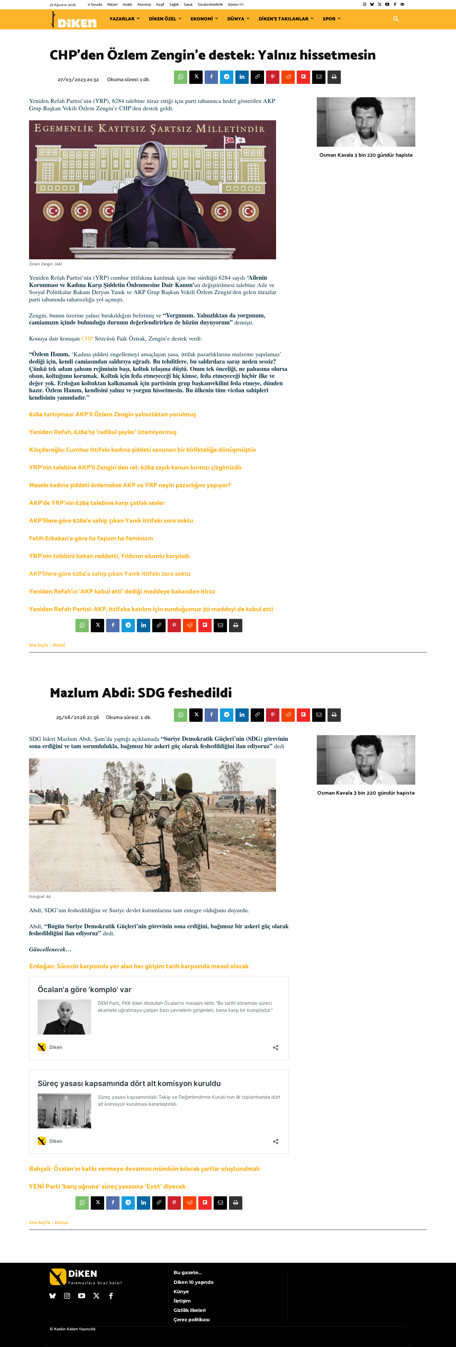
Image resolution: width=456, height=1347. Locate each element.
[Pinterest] (272, 77)
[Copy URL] (257, 77)
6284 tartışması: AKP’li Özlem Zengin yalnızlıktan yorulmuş (112, 414)
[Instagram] (364, 5)
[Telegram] (226, 77)
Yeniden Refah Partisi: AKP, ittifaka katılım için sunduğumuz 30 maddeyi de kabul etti (151, 609)
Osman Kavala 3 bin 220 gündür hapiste (366, 155)
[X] (196, 77)
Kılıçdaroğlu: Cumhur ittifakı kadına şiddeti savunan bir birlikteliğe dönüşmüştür (142, 450)
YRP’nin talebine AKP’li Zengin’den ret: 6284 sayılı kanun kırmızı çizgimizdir (135, 467)
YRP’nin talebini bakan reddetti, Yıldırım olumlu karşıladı (109, 556)
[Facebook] (395, 5)
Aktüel (58, 645)
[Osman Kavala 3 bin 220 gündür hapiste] (366, 122)
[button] (396, 19)
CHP (87, 338)
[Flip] (303, 77)
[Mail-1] (402, 5)
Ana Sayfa (38, 645)
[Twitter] (380, 5)
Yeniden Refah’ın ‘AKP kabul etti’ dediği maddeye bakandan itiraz (122, 591)
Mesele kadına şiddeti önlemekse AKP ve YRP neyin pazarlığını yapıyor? (130, 485)
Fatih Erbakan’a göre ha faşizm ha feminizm (91, 538)
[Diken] (73, 19)
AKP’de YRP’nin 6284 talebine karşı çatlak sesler (97, 503)
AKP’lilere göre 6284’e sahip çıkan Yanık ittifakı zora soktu (111, 521)
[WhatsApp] (180, 77)
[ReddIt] (288, 77)
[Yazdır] (334, 77)
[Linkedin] (242, 77)
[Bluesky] (372, 5)
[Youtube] (387, 5)
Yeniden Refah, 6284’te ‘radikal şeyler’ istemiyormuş (103, 432)
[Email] (318, 77)
